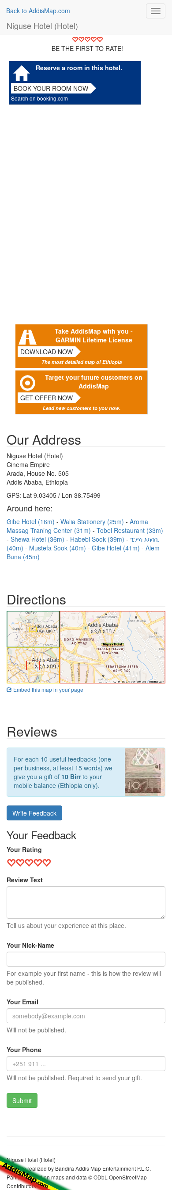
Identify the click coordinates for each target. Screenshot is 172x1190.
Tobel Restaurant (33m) (130, 530)
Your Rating (24, 849)
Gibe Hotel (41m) (117, 547)
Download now (46, 351)
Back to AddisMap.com (38, 10)
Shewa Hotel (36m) (38, 539)
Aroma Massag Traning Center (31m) (77, 526)
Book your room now (51, 88)
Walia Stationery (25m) (93, 521)
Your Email (22, 1001)
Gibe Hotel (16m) (31, 521)
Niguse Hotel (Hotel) (42, 25)
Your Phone (24, 1049)
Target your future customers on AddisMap (93, 381)
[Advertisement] (86, 212)
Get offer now (46, 397)
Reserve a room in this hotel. (79, 67)
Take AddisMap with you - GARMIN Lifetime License (94, 335)
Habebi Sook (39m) (98, 539)
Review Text (25, 879)
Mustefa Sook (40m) (58, 547)
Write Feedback (34, 813)
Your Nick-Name (30, 945)
